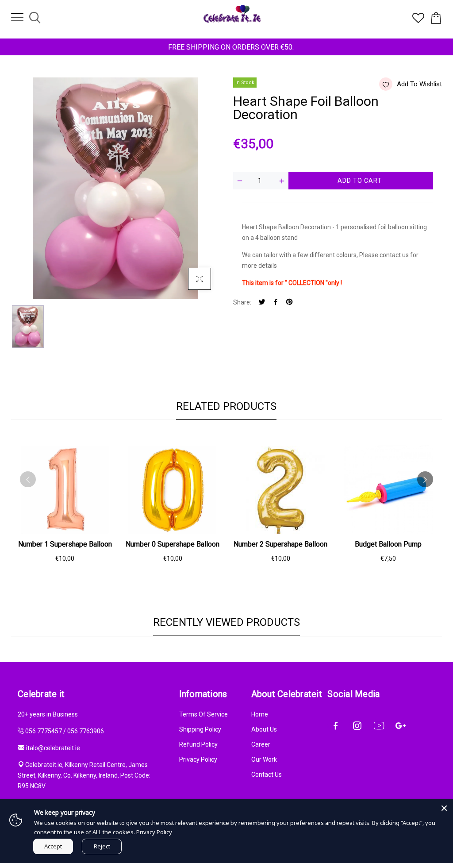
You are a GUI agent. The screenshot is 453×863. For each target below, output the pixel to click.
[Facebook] (275, 302)
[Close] (444, 808)
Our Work (264, 759)
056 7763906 (85, 731)
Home (259, 714)
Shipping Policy (200, 729)
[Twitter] (262, 302)
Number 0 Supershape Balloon (172, 544)
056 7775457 (43, 731)
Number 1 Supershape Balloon (65, 544)
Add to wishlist (419, 84)
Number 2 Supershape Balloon (280, 544)
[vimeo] (289, 302)
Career (260, 744)
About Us (264, 729)
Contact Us (266, 774)
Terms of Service (203, 714)
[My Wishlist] (418, 20)
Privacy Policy (198, 759)
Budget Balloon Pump (388, 544)
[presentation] (28, 479)
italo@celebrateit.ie (53, 747)
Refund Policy (198, 744)
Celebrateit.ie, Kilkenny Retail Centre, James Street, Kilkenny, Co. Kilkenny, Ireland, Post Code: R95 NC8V (84, 775)
